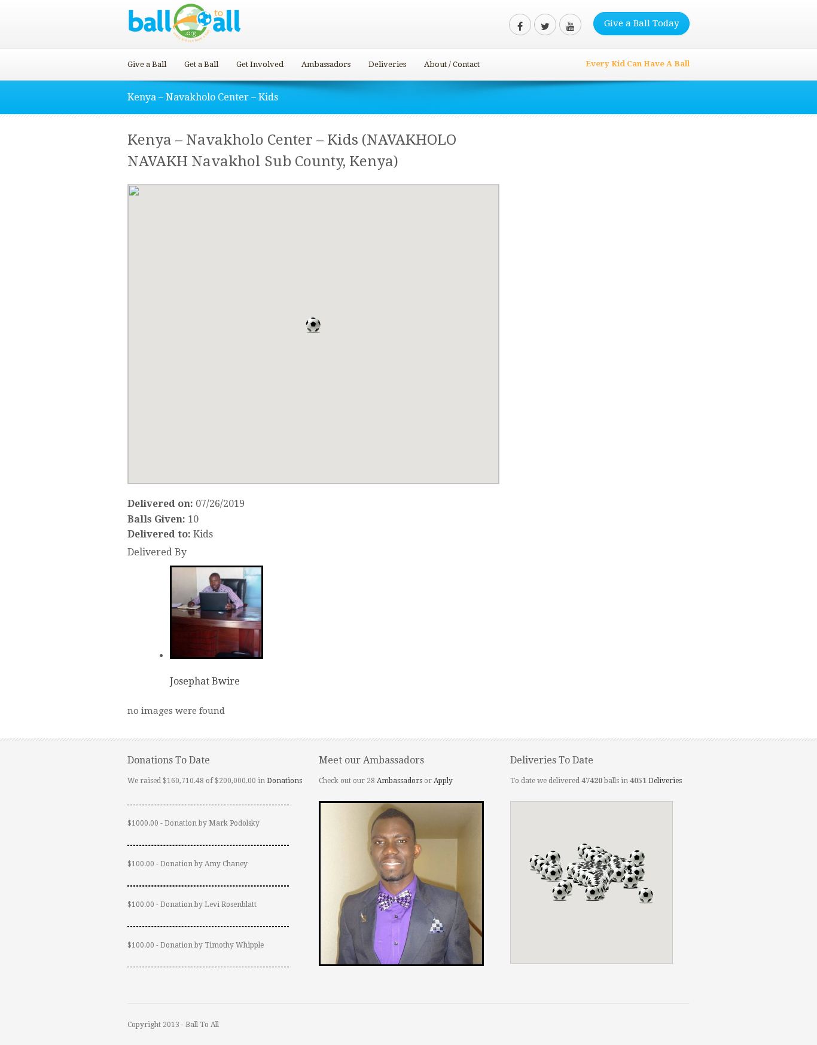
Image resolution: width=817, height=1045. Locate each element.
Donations (284, 781)
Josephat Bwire (205, 681)
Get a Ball (201, 64)
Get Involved (259, 64)
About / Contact (452, 64)
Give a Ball (146, 64)
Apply (443, 781)
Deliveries (387, 64)
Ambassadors (325, 64)
